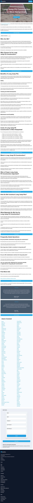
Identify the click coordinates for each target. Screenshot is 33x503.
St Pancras (3, 333)
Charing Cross (4, 346)
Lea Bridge (3, 377)
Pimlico (3, 354)
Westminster (3, 351)
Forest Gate (18, 340)
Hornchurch (18, 404)
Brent (15, 278)
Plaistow (18, 344)
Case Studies (3, 469)
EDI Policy (2, 489)
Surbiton (18, 374)
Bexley (18, 400)
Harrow (3, 374)
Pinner (18, 325)
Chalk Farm (12, 278)
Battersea (3, 366)
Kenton (3, 361)
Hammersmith (4, 347)
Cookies (2, 478)
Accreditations (3, 482)
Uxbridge (18, 378)
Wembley (3, 344)
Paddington (3, 332)
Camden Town (4, 328)
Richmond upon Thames (5, 402)
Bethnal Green (4, 373)
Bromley (3, 400)
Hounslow (18, 337)
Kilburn (2, 278)
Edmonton (3, 399)
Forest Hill (18, 345)
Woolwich (18, 377)
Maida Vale (4, 278)
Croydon (18, 385)
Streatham (18, 329)
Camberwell (3, 388)
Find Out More (16, 234)
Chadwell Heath (19, 392)
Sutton (18, 386)
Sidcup (18, 393)
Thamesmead (19, 388)
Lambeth (3, 392)
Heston (18, 336)
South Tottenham (4, 359)
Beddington (18, 381)
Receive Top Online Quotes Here (16, 191)
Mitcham (18, 356)
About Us (2, 475)
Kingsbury (3, 336)
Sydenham (18, 363)
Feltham (18, 371)
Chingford (18, 347)
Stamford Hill (4, 358)
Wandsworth (3, 381)
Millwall (18, 326)
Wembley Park (4, 340)
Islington (3, 343)
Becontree (18, 389)
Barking (18, 375)
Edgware (3, 365)
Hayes (18, 348)
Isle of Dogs (18, 332)
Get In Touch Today (16, 32)
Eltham (18, 382)
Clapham (3, 384)
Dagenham (18, 396)
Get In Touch (16, 441)
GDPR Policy (3, 486)
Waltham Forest (19, 322)
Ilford (17, 370)
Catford (18, 360)
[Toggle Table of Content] (9, 36)
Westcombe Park (19, 355)
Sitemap (2, 500)
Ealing (3, 369)
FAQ (1, 465)
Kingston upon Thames (20, 367)
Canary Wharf (19, 321)
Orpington (18, 403)
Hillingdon (18, 366)
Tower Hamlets (4, 395)
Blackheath (18, 351)
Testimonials (3, 468)
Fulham (3, 362)
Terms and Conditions (4, 479)
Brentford (3, 385)
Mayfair (3, 339)
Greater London (19, 362)
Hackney (3, 370)
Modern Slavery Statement (5, 488)
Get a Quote (16, 17)
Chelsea (3, 350)
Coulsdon (18, 397)
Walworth (3, 380)
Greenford (3, 389)
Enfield (18, 330)
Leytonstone (19, 333)
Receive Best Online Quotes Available (16, 152)
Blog (1, 464)
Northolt (3, 396)
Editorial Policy (3, 496)
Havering (18, 401)
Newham (18, 352)
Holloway (3, 335)
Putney (3, 376)
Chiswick (3, 355)
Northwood (18, 359)
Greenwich (18, 341)
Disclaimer (2, 492)
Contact (30, 1)
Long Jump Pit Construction (5, 23)
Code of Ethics (3, 499)
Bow (2, 391)
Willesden (8, 278)
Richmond (3, 403)
